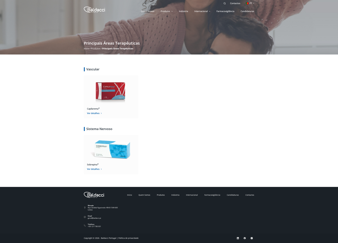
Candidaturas (247, 11)
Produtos (165, 11)
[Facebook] (244, 238)
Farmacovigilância (225, 11)
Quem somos (147, 11)
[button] (250, 3)
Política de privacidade (128, 238)
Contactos (235, 3)
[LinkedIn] (237, 238)
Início (86, 48)
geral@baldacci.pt (94, 218)
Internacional (201, 11)
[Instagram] (251, 238)
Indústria (183, 11)
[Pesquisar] (225, 3)
